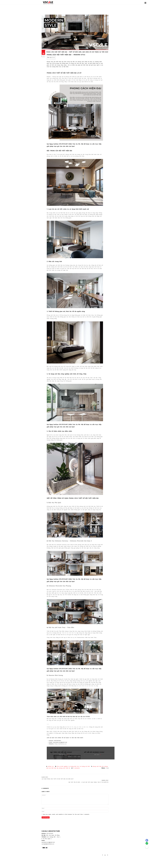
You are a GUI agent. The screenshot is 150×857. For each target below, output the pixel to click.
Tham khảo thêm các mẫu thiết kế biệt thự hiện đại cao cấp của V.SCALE (68, 716)
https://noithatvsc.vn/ (60, 743)
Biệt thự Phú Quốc (54, 502)
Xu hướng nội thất (85, 766)
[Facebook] (106, 768)
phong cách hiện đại (98, 766)
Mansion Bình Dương (56, 675)
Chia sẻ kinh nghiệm (62, 766)
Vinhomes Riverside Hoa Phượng (59, 586)
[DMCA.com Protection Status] (44, 847)
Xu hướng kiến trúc (74, 766)
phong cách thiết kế (64, 768)
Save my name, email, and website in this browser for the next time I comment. (66, 814)
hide (53, 57)
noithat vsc (51, 766)
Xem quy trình (63, 754)
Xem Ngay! (97, 754)
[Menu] (145, 2)
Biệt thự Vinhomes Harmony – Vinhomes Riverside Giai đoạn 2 (70, 541)
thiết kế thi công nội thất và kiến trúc (77, 726)
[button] (146, 846)
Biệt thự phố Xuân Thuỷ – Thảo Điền (61, 627)
